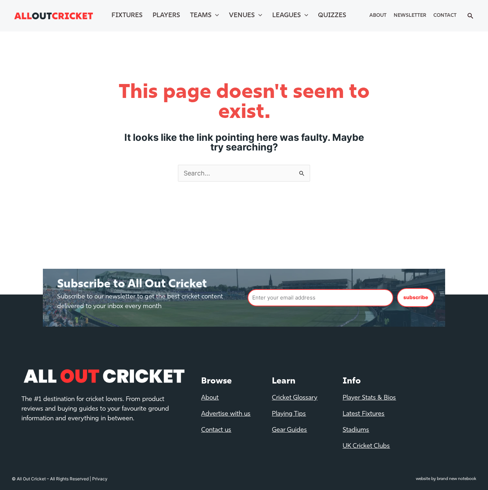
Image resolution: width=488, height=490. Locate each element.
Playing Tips (289, 414)
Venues (242, 16)
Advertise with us (225, 414)
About (378, 15)
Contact (445, 15)
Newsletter (410, 15)
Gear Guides (289, 430)
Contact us (216, 430)
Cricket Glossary (294, 398)
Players (166, 16)
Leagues (286, 16)
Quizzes (332, 16)
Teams (200, 16)
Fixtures (127, 16)
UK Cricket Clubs (366, 446)
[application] (215, 15)
